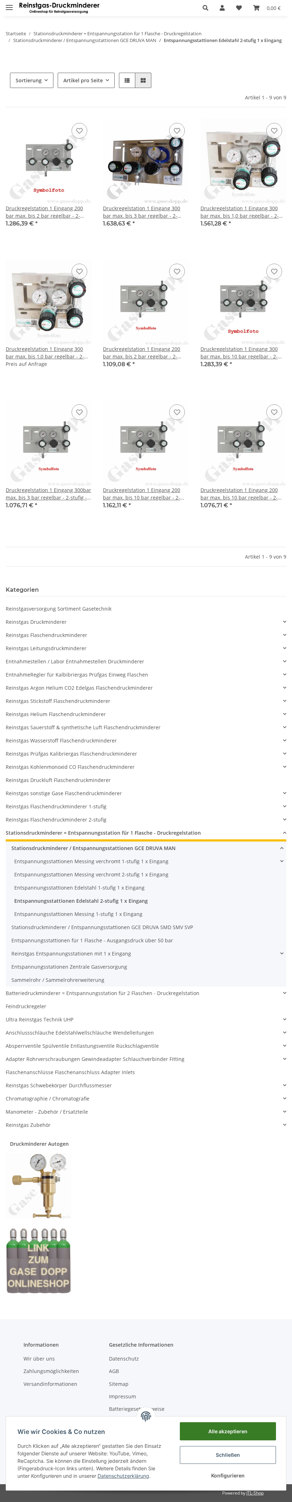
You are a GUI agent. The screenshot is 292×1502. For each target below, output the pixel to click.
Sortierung (29, 80)
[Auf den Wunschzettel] (79, 131)
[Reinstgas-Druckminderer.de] (59, 8)
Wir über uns (39, 1358)
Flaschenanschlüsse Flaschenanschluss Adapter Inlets (70, 1072)
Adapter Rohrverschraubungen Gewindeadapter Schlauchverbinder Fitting (95, 1059)
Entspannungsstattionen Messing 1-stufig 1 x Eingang (78, 914)
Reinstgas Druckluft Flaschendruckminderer (58, 780)
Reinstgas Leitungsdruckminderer (46, 648)
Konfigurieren (228, 1475)
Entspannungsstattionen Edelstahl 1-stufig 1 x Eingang (79, 887)
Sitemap (119, 1384)
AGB (114, 1371)
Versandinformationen (50, 1384)
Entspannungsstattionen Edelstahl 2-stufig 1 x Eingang (81, 900)
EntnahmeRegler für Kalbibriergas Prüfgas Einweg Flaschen (77, 674)
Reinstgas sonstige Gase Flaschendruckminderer (64, 793)
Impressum (122, 1396)
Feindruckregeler (26, 1006)
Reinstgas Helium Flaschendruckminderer (56, 714)
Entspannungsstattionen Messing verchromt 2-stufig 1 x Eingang (91, 874)
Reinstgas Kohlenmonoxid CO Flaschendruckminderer (70, 766)
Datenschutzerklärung (123, 1476)
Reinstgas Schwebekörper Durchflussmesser (59, 1085)
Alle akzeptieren (227, 1431)
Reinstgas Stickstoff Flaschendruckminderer (58, 701)
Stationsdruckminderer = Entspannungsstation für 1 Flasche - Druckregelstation (103, 832)
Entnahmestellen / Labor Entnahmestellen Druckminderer (75, 661)
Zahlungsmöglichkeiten (51, 1371)
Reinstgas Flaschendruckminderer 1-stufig (56, 806)
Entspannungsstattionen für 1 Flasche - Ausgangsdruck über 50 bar (92, 940)
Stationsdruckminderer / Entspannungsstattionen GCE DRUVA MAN (93, 848)
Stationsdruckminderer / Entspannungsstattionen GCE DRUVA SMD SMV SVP (102, 927)
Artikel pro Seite (83, 80)
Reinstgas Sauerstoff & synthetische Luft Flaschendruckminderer (83, 727)
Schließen (228, 1455)
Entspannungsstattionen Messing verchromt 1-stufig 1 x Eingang (91, 861)
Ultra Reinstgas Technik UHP (39, 1019)
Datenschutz (124, 1358)
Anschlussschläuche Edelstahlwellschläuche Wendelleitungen (80, 1032)
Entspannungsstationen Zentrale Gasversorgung (69, 966)
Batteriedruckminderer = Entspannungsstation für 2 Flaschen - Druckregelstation (102, 993)
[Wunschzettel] (238, 8)
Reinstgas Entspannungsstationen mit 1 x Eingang (71, 953)
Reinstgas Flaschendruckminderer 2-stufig (56, 819)
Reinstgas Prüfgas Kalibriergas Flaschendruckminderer (71, 753)
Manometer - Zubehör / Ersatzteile (47, 1111)
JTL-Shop (255, 1493)
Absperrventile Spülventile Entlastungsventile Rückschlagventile (82, 1045)
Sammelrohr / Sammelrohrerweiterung (57, 980)
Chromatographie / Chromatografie (47, 1098)
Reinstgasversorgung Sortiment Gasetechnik (58, 608)
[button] (205, 8)
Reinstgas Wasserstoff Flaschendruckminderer (61, 740)
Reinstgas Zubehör (28, 1125)
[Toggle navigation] (9, 4)
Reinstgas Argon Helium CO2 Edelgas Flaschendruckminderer (79, 687)
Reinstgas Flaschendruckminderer (46, 635)
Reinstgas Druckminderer (36, 621)
